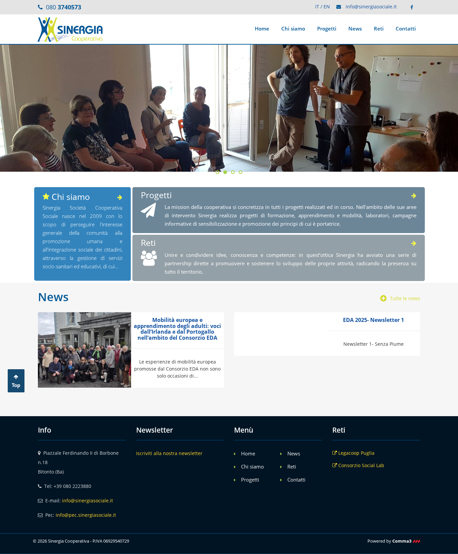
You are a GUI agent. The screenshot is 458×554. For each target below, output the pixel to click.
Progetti (326, 28)
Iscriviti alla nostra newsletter (169, 453)
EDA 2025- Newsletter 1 (373, 320)
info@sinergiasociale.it (371, 6)
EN (327, 6)
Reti (379, 28)
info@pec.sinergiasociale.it (86, 515)
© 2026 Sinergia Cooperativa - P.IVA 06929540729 (81, 541)
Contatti (406, 28)
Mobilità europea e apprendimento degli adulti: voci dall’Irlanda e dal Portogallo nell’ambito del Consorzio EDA (177, 328)
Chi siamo (293, 28)
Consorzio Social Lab (360, 465)
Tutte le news (405, 298)
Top (16, 385)
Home (262, 28)
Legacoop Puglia (356, 453)
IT (317, 6)
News (355, 28)
